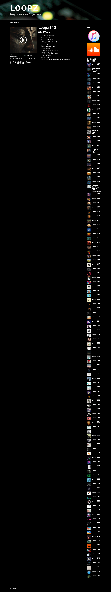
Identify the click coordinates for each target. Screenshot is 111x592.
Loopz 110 (96, 251)
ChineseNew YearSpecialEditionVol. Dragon (96, 188)
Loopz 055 (96, 492)
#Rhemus (22, 62)
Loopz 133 (96, 136)
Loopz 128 (96, 163)
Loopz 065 (96, 448)
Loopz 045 (96, 536)
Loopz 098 (96, 303)
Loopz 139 (96, 104)
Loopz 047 (96, 527)
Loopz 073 (96, 413)
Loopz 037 (96, 571)
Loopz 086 (96, 356)
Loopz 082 (96, 373)
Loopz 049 (96, 518)
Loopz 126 (96, 172)
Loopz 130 (96, 155)
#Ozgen (19, 61)
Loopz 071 (96, 422)
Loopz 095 (96, 316)
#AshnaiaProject (25, 58)
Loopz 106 (96, 268)
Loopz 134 (96, 126)
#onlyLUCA (13, 61)
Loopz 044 (96, 540)
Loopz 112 (96, 242)
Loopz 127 (96, 168)
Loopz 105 (96, 272)
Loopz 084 (96, 365)
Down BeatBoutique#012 (96, 70)
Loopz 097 (96, 308)
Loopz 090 (96, 338)
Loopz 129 (96, 159)
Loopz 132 (96, 140)
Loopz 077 (96, 395)
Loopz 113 (96, 237)
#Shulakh (28, 62)
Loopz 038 (96, 566)
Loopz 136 (96, 117)
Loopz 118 (96, 215)
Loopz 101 (96, 290)
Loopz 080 (96, 382)
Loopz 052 (96, 505)
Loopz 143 (96, 87)
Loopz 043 (96, 545)
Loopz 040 (96, 558)
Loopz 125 (96, 177)
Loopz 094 (96, 321)
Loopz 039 (96, 562)
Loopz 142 (47, 27)
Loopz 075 (96, 404)
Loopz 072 (96, 417)
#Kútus (32, 59)
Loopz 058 (96, 479)
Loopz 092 (96, 330)
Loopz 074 (96, 408)
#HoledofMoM (14, 59)
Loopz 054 (96, 496)
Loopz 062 (96, 461)
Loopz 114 (96, 233)
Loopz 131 (96, 145)
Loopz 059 (96, 474)
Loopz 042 (96, 549)
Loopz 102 (96, 286)
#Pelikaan (24, 61)
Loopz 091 (96, 334)
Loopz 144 (96, 82)
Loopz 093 (96, 325)
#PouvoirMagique (15, 62)
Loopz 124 (96, 181)
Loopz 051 (96, 509)
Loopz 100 (96, 294)
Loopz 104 (96, 277)
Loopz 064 (96, 452)
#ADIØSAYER (16, 58)
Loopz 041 (96, 553)
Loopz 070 (96, 426)
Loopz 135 (96, 122)
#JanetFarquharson (23, 59)
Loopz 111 (95, 246)
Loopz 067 (96, 439)
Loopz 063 (96, 457)
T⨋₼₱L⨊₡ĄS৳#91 (95, 132)
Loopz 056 (96, 487)
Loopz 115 (96, 229)
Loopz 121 (96, 202)
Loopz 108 (96, 259)
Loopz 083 (96, 369)
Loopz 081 (96, 378)
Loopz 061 (96, 466)
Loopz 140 (96, 100)
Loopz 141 (96, 95)
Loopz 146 (96, 74)
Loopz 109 (96, 255)
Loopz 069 (96, 430)
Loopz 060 (96, 470)
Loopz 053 (96, 501)
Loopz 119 (96, 211)
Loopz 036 (96, 575)
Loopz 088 (96, 347)
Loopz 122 (96, 198)
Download (29, 55)
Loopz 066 (96, 444)
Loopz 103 (96, 281)
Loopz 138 (96, 109)
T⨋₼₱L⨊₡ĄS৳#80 (95, 151)
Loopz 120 (96, 207)
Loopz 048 (96, 523)
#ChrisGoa (33, 58)
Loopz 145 (96, 78)
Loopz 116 (96, 224)
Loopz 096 (96, 312)
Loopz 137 (96, 113)
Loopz (24, 8)
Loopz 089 (96, 343)
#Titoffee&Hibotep (22, 63)
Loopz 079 (96, 387)
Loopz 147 (96, 64)
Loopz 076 (96, 400)
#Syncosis (13, 63)
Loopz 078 (96, 391)
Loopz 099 (96, 299)
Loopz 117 (96, 220)
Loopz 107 (96, 264)
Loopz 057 (96, 483)
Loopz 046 (96, 531)
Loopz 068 (96, 435)
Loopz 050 (96, 514)
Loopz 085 (96, 360)
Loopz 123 (96, 193)
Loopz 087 (96, 351)
